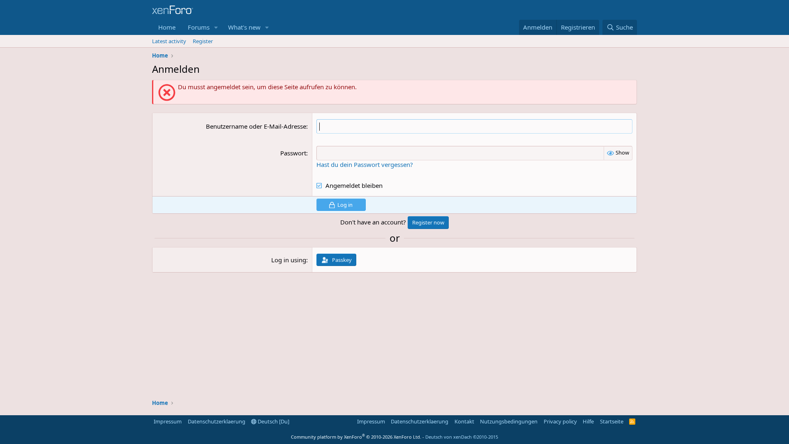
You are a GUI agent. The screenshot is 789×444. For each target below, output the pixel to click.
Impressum (168, 421)
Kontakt (464, 421)
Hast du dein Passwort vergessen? (364, 164)
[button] (216, 27)
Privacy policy (560, 421)
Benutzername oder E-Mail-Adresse (256, 126)
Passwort (293, 153)
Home (166, 27)
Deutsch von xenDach (461, 437)
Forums (199, 27)
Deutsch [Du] (272, 421)
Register (203, 41)
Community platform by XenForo (356, 437)
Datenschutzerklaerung (216, 421)
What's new (244, 27)
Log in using (288, 260)
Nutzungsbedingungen (509, 421)
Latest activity (169, 41)
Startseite (611, 421)
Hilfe (588, 421)
